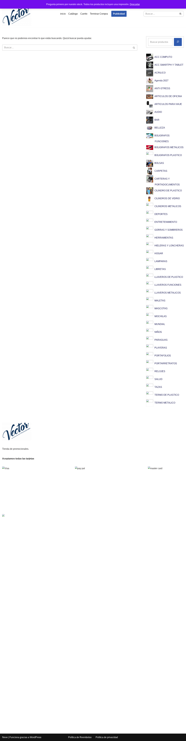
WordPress (35, 737)
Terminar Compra (99, 14)
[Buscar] (180, 14)
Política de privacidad (107, 737)
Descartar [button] (135, 4)
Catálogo (73, 14)
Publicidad (119, 14)
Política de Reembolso (80, 737)
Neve (5, 737)
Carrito (83, 14)
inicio (63, 14)
